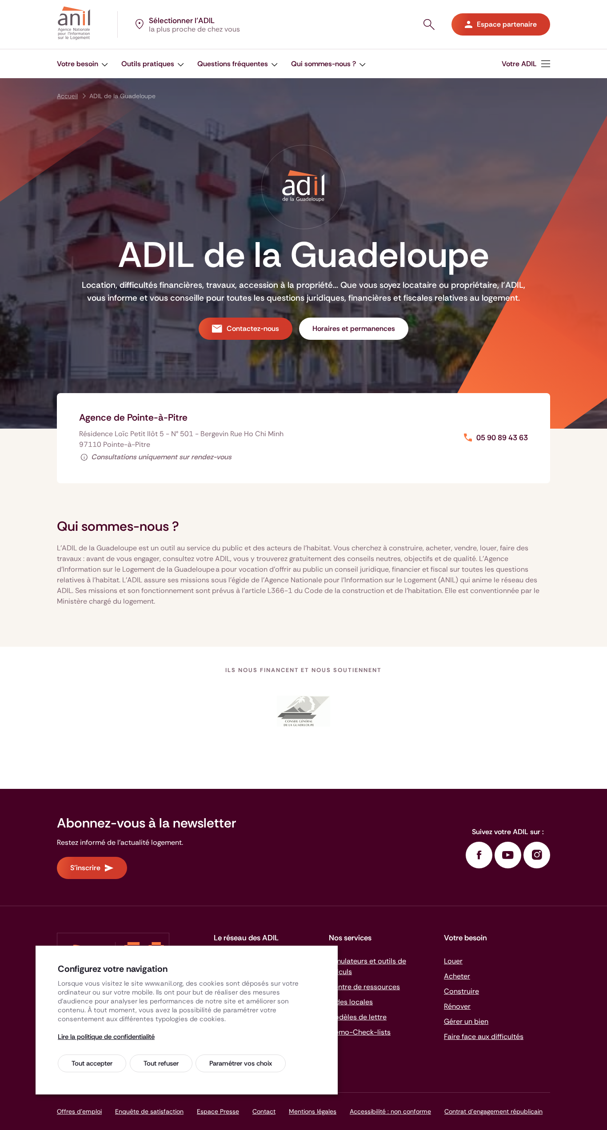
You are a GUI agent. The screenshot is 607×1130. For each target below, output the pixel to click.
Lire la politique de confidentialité (106, 1036)
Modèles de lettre (358, 1017)
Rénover (457, 1006)
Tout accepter (92, 1063)
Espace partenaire (507, 24)
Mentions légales (312, 1111)
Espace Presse (218, 1111)
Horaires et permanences (353, 328)
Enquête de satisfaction (149, 1111)
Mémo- (360, 1032)
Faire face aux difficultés (483, 1036)
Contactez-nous (253, 328)
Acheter (457, 976)
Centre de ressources (364, 986)
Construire (461, 991)
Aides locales (351, 1002)
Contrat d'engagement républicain (493, 1111)
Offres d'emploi (79, 1111)
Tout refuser (161, 1063)
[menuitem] (526, 63)
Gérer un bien (466, 1021)
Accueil (67, 96)
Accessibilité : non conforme (390, 1111)
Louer (453, 961)
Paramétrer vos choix (240, 1063)
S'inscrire (85, 867)
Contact (264, 1111)
